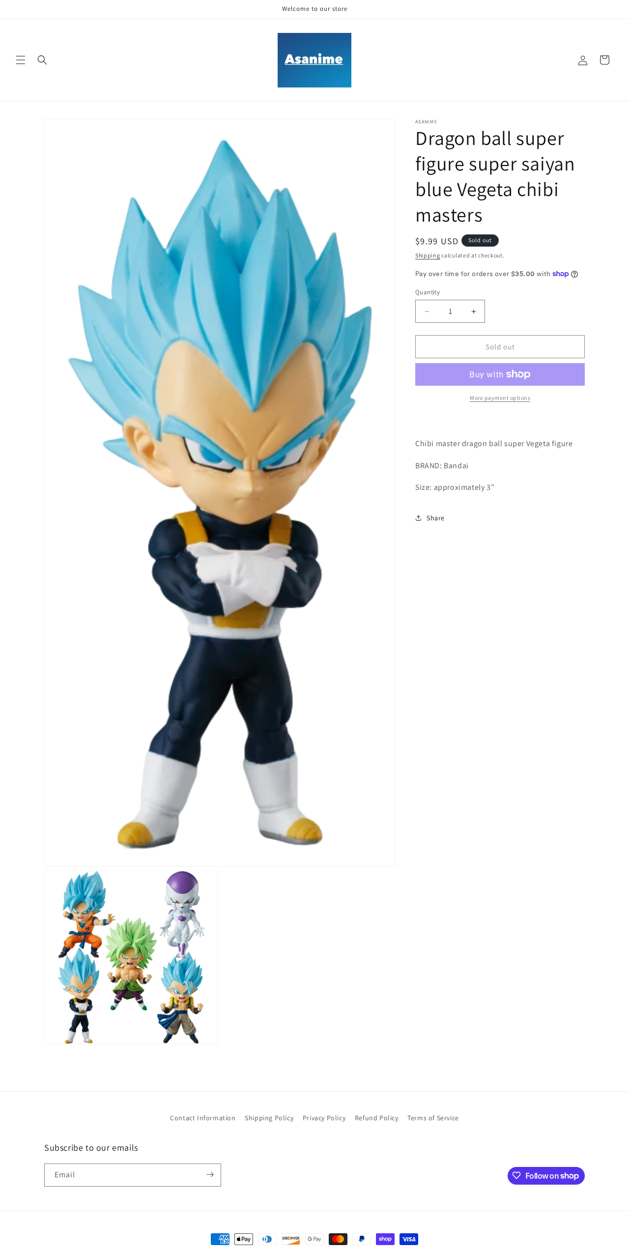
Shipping (427, 255)
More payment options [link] (500, 397)
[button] (20, 60)
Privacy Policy (324, 1117)
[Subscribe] (210, 1174)
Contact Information (202, 1117)
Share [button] (436, 517)
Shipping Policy (269, 1117)
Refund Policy (377, 1117)
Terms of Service (433, 1117)
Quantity (427, 292)
